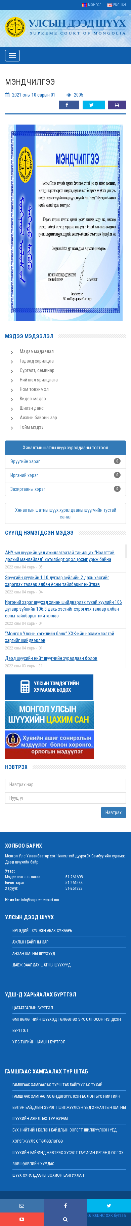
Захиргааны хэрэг (27, 489)
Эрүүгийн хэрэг (25, 461)
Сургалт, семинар (37, 370)
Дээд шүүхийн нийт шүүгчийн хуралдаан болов (51, 658)
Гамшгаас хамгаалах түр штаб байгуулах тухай (57, 1085)
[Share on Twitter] (94, 105)
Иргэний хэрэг (24, 475)
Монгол (94, 5)
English (119, 5)
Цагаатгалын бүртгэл (32, 1008)
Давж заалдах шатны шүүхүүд (41, 965)
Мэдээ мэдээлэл (37, 351)
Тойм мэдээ (32, 427)
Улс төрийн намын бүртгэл (39, 1042)
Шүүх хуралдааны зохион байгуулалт (49, 1175)
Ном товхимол (34, 389)
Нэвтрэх (113, 812)
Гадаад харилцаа (37, 361)
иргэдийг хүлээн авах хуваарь (42, 930)
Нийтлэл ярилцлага (39, 379)
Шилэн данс (32, 408)
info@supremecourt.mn (40, 900)
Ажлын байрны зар (38, 417)
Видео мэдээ (33, 398)
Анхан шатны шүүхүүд (33, 953)
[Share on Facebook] (69, 105)
